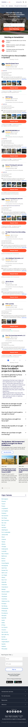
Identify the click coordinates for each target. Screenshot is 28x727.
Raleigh (4, 589)
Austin (3, 620)
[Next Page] (25, 360)
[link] (14, 66)
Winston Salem (6, 591)
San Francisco (5, 520)
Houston (4, 629)
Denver (3, 525)
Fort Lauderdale (6, 532)
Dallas (3, 622)
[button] (4, 83)
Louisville (4, 551)
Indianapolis (5, 549)
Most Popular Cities (6, 654)
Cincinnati (4, 594)
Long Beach (5, 508)
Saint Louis (4, 572)
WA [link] (6, 6)
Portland (4, 603)
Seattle (3, 644)
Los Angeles (5, 511)
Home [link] (3, 6)
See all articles (7, 452)
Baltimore (4, 556)
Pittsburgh (4, 610)
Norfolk (3, 637)
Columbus (4, 599)
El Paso (3, 625)
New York (4, 580)
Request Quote (14, 88)
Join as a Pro (19, 2)
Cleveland (4, 596)
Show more (24, 79)
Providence (5, 613)
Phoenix (4, 501)
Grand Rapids (5, 563)
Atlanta (3, 544)
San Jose (4, 522)
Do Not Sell (15, 716)
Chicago (4, 546)
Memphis (4, 615)
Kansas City (5, 570)
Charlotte (4, 584)
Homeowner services (7, 691)
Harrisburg (4, 606)
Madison (4, 646)
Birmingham (5, 499)
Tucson (3, 503)
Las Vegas (4, 575)
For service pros (6, 696)
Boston (3, 558)
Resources (4, 700)
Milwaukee (4, 649)
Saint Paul (4, 568)
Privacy (6, 716)
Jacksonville (5, 534)
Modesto (4, 513)
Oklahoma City (5, 601)
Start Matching (14, 29)
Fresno (3, 506)
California (10, 716)
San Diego (4, 518)
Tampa (3, 542)
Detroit (3, 561)
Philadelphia (5, 608)
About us (4, 704)
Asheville (4, 582)
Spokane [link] (11, 6)
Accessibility (20, 717)
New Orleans (5, 553)
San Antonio (5, 632)
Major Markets (7, 495)
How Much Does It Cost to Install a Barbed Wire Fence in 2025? (9, 470)
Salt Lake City (5, 634)
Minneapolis (5, 565)
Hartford (4, 527)
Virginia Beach (5, 641)
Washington (5, 530)
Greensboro (5, 587)
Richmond (4, 639)
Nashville (4, 618)
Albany (3, 577)
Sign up (14, 669)
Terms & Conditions (22, 719)
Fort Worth (4, 627)
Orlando (4, 539)
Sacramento (5, 515)
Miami (3, 537)
